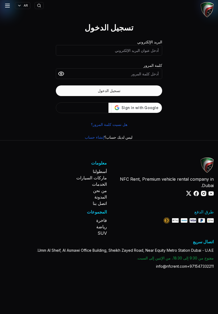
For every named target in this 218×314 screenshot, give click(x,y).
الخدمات (99, 184)
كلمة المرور (153, 65)
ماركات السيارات (91, 177)
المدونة (100, 197)
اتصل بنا (100, 203)
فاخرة (101, 220)
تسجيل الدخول (109, 90)
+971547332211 (200, 266)
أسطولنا (100, 171)
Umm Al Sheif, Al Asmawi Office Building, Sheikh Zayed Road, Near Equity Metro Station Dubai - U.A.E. (125, 250)
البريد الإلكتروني (149, 42)
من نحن (100, 190)
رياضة (101, 226)
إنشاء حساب (94, 137)
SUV (102, 233)
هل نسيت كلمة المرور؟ (109, 124)
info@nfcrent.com (171, 266)
